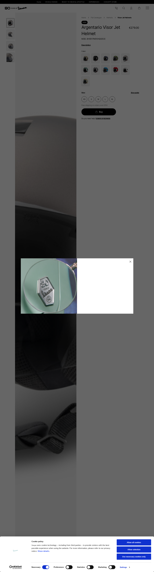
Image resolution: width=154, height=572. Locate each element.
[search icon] (123, 8)
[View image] (10, 23)
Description (86, 45)
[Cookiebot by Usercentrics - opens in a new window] (15, 567)
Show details (43, 551)
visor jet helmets (124, 18)
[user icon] (131, 8)
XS (84, 99)
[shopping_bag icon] (139, 8)
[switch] (69, 567)
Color (83, 51)
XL (112, 99)
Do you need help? (95, 118)
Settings (123, 567)
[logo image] (16, 8)
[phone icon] (116, 8)
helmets (109, 18)
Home (83, 18)
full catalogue (96, 18)
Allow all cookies (134, 542)
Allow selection (134, 549)
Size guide (135, 93)
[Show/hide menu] (147, 8)
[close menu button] (130, 262)
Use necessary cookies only (134, 557)
